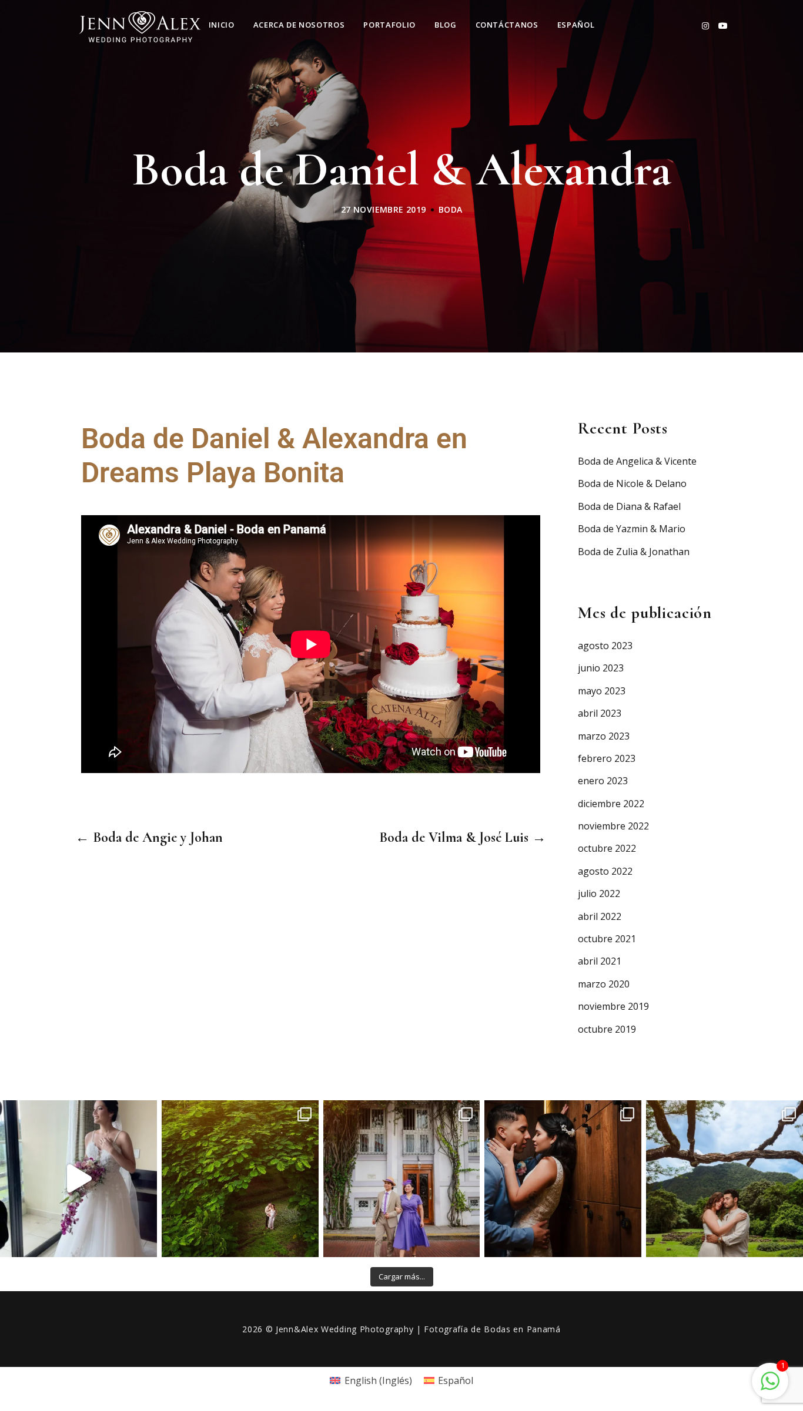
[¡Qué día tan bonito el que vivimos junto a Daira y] (562, 1178)
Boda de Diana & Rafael (629, 506)
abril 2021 (599, 961)
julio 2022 (599, 893)
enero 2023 (603, 780)
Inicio (222, 24)
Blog (445, 24)
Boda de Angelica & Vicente (637, 461)
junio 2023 (601, 667)
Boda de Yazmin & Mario (631, 528)
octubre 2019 (607, 1029)
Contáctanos (507, 24)
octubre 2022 (607, 848)
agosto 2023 (605, 645)
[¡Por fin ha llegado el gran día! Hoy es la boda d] (240, 1178)
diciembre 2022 (611, 803)
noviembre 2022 (613, 825)
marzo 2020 (604, 983)
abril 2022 (599, 916)
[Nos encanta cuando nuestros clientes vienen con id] (401, 1178)
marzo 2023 (604, 736)
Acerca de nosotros (299, 24)
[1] (770, 1379)
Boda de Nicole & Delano (632, 483)
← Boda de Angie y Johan (149, 837)
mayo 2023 (601, 690)
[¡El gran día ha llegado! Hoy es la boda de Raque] (724, 1178)
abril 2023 (599, 713)
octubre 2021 (607, 938)
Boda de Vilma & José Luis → (462, 837)
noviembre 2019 (613, 1006)
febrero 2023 (606, 758)
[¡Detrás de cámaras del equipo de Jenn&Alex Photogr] (78, 1178)
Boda (451, 209)
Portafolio (389, 24)
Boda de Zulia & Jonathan (634, 551)
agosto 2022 (605, 871)
